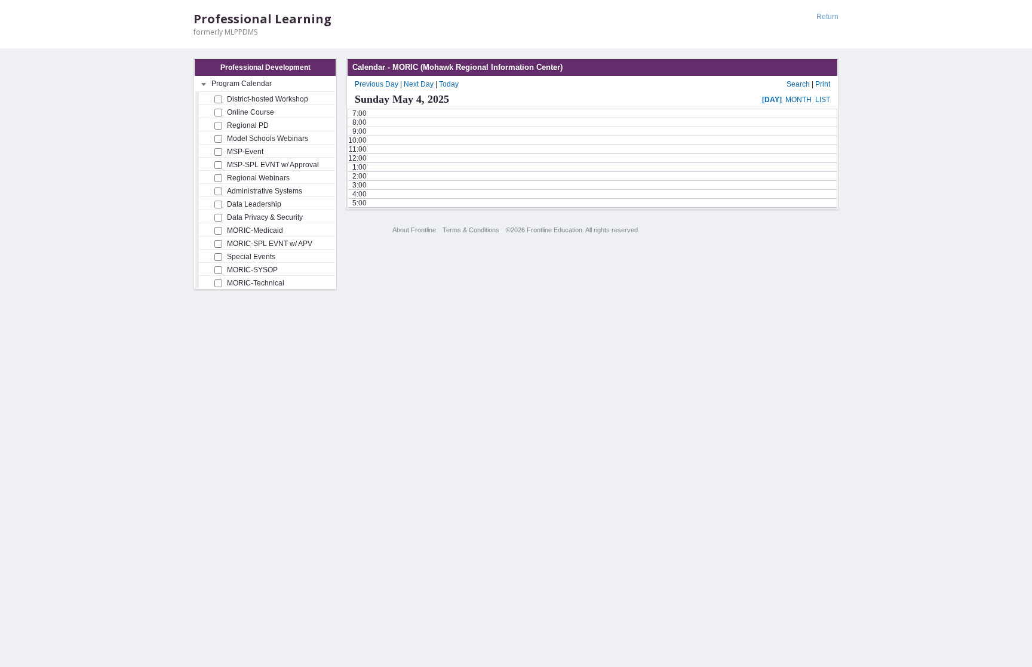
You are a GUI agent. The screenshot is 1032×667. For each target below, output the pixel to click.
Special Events (251, 257)
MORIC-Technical (255, 283)
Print (822, 84)
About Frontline (414, 229)
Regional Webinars (258, 178)
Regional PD (248, 125)
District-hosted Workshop (267, 99)
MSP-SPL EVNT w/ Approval (273, 165)
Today (449, 84)
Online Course (250, 112)
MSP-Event (245, 151)
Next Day (419, 84)
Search (798, 84)
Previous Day (376, 84)
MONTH (798, 100)
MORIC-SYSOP (252, 270)
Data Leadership (254, 204)
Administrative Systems (264, 191)
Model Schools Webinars (267, 138)
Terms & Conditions (471, 229)
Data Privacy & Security (265, 217)
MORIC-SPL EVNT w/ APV (269, 243)
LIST (822, 100)
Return (827, 17)
